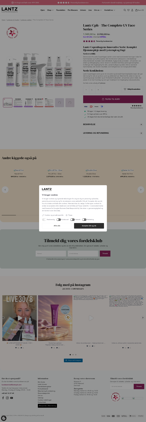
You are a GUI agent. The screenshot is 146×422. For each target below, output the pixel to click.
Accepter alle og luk (89, 226)
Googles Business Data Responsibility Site (67, 208)
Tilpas (70, 215)
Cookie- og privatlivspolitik (54, 215)
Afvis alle (57, 226)
